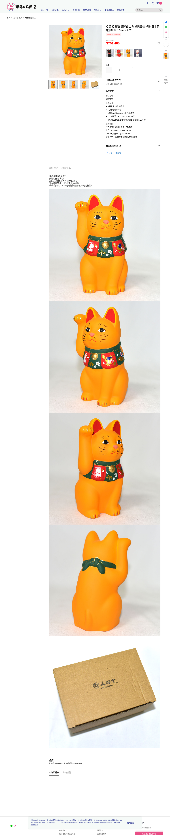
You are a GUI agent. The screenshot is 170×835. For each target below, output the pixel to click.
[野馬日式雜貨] (21, 7)
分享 (110, 153)
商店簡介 (62, 830)
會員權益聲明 (101, 834)
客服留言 (100, 830)
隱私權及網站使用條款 (67, 834)
